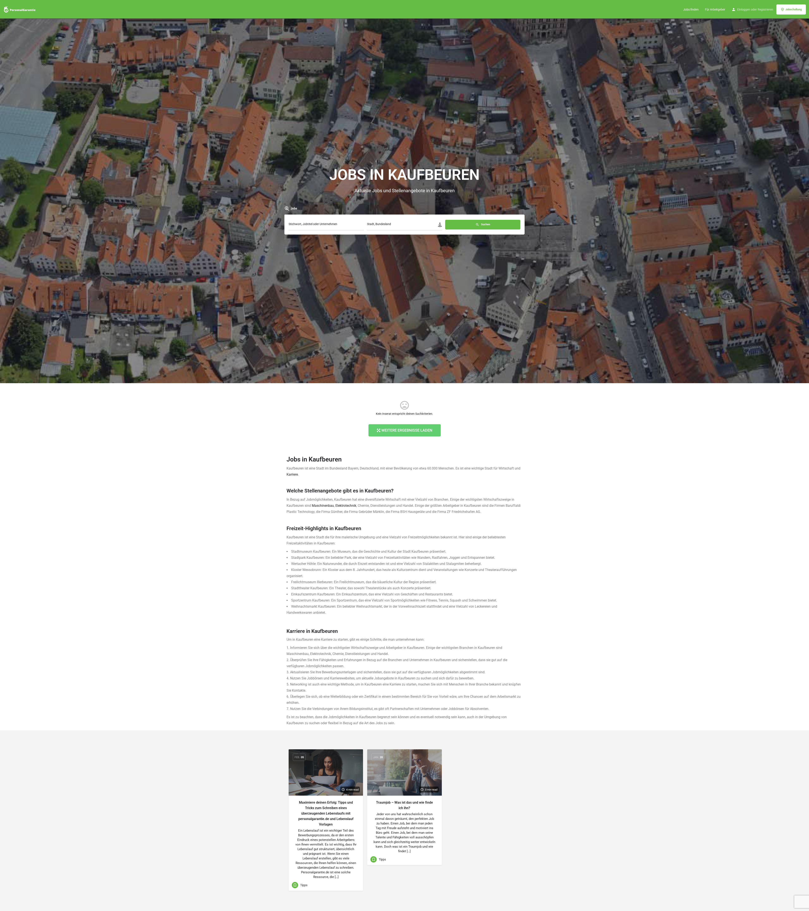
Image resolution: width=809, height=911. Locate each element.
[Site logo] (20, 9)
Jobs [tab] (294, 208)
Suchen (485, 224)
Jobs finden (691, 9)
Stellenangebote (323, 491)
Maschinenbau (323, 506)
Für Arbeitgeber (715, 9)
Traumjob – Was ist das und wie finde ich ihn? (404, 805)
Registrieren (765, 9)
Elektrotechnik (345, 506)
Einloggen (743, 9)
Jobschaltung (793, 9)
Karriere (292, 474)
